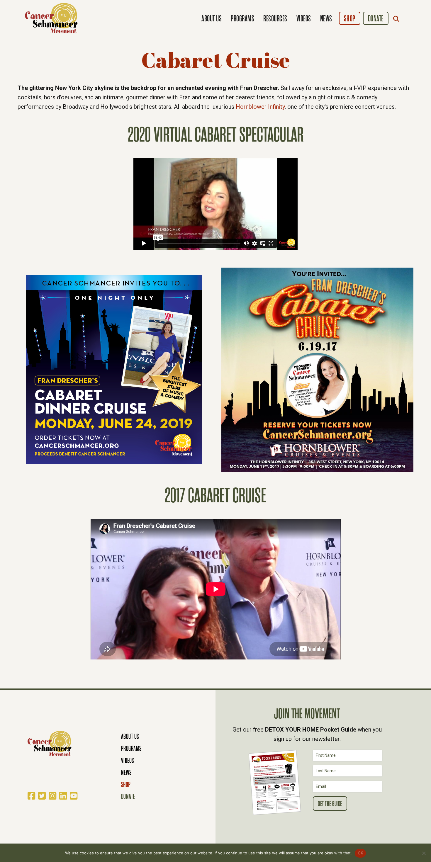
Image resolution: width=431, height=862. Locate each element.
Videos (303, 18)
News (326, 18)
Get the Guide (330, 803)
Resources (275, 18)
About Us (211, 18)
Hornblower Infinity (260, 106)
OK (360, 853)
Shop (349, 18)
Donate (376, 18)
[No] (424, 853)
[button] (397, 18)
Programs (242, 18)
